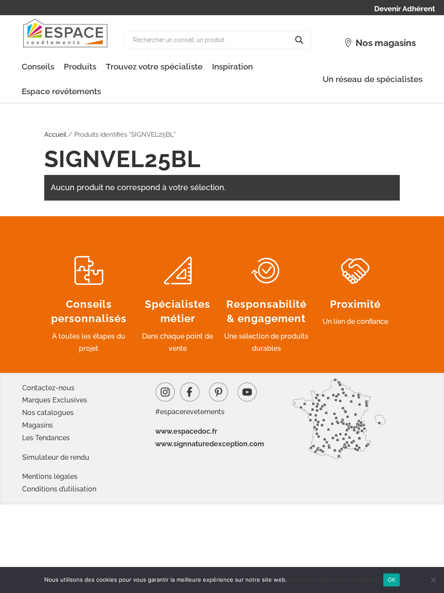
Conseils (38, 66)
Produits (80, 66)
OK (392, 579)
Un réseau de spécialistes (372, 79)
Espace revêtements (61, 91)
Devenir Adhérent (404, 9)
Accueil (55, 134)
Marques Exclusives (54, 400)
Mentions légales (50, 476)
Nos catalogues (48, 413)
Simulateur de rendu (55, 457)
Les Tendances (46, 438)
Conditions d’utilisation (59, 489)
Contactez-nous (48, 388)
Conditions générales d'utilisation (334, 579)
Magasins (37, 425)
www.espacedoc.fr (186, 431)
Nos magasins (386, 42)
